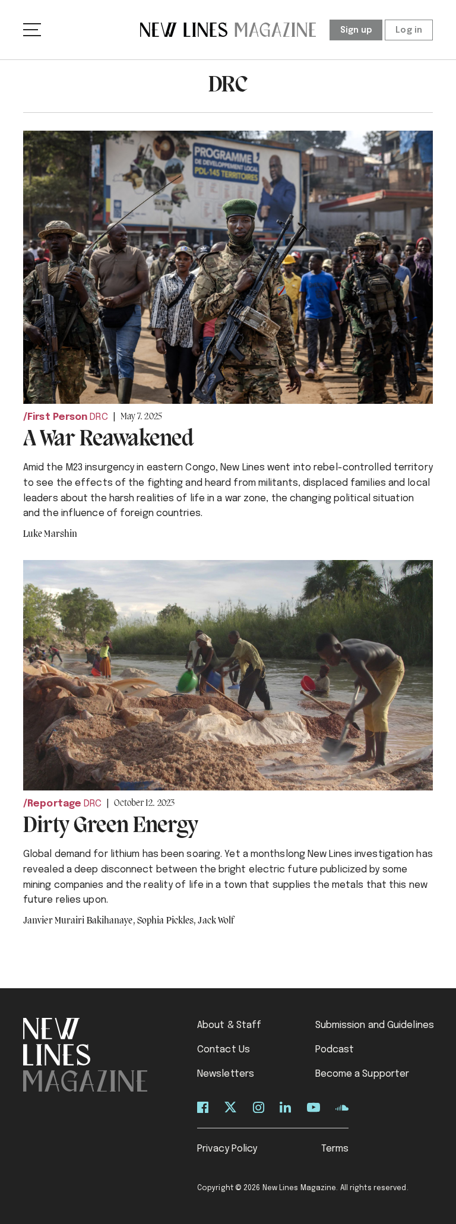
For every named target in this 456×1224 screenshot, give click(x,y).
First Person (57, 417)
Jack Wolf (216, 921)
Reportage (54, 804)
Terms (335, 1149)
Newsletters (225, 1074)
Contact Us (223, 1050)
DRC (98, 417)
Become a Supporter (362, 1074)
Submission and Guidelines (375, 1025)
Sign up (356, 30)
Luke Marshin (50, 534)
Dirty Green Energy (110, 826)
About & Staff (229, 1025)
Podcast (334, 1050)
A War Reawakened (108, 439)
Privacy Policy (227, 1149)
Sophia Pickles (167, 921)
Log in (408, 30)
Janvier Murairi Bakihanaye (79, 921)
